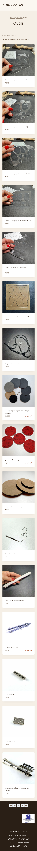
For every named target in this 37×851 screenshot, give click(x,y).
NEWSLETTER (23, 842)
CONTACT (12, 842)
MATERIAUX (24, 839)
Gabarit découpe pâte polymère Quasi (17, 127)
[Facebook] (11, 805)
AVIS (25, 846)
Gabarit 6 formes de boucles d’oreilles (17, 317)
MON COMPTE (15, 846)
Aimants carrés (10, 741)
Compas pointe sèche (12, 647)
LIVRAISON (12, 839)
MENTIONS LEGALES (18, 832)
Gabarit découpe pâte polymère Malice (18, 221)
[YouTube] (18, 805)
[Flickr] (26, 805)
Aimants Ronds (10, 694)
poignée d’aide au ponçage (13, 507)
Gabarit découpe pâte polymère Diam (17, 80)
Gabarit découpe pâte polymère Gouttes (18, 174)
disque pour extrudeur (12, 364)
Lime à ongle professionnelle (14, 601)
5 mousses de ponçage (12, 460)
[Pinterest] (22, 805)
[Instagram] (14, 805)
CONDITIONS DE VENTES (18, 835)
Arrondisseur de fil (11, 554)
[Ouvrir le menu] (33, 5)
